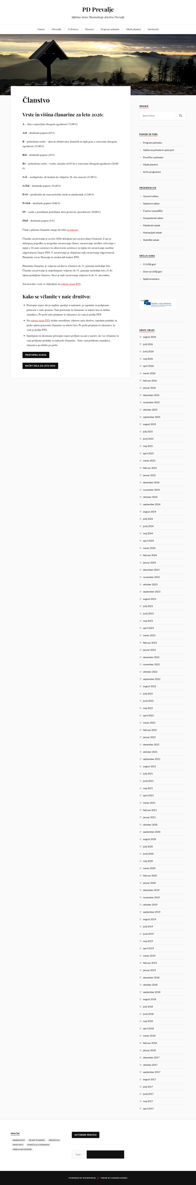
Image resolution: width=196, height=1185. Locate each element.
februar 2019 (150, 962)
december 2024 (151, 482)
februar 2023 (150, 642)
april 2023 (148, 627)
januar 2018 (149, 1050)
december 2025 (151, 395)
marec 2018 (149, 1035)
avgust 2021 (149, 766)
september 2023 (151, 591)
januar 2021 (149, 817)
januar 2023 (149, 649)
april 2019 (148, 948)
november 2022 (151, 664)
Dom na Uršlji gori (152, 271)
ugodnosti (72, 229)
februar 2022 (150, 729)
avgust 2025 (149, 424)
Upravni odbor (150, 196)
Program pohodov (110, 29)
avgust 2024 (149, 511)
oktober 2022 (150, 671)
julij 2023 (148, 606)
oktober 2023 (150, 584)
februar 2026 (150, 380)
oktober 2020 (150, 824)
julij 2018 (148, 1006)
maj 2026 (148, 358)
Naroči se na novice (105, 1154)
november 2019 (151, 897)
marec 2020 (149, 868)
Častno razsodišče (153, 210)
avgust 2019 (149, 919)
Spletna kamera (151, 278)
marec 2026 (149, 373)
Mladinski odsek (151, 225)
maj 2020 (148, 860)
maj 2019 (148, 941)
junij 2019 (148, 933)
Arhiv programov (152, 171)
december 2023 (151, 569)
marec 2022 (149, 722)
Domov (41, 29)
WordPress (89, 1178)
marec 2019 (149, 955)
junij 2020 (148, 853)
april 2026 (148, 365)
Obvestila (56, 29)
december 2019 (151, 890)
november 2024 (151, 489)
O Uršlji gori (149, 264)
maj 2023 (148, 620)
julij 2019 (148, 926)
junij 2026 (148, 351)
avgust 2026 (149, 336)
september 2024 (151, 504)
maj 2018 (148, 1021)
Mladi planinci (133, 29)
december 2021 (151, 744)
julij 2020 (148, 846)
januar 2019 (149, 970)
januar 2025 (149, 475)
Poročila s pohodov (153, 157)
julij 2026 (148, 344)
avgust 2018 (149, 999)
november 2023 (151, 577)
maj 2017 (148, 1101)
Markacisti (153, 29)
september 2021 (151, 758)
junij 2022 (148, 700)
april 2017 (148, 1108)
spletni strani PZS (71, 284)
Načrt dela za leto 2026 (40, 366)
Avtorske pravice (86, 1135)
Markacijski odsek (152, 232)
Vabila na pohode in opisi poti (158, 149)
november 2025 (151, 402)
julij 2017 (148, 1086)
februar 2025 (150, 467)
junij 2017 (148, 1093)
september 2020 (151, 831)
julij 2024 (148, 518)
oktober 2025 (150, 409)
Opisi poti (18, 1145)
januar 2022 (149, 737)
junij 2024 (148, 526)
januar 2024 (149, 562)
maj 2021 (148, 788)
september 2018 (151, 992)
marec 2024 (149, 547)
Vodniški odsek (151, 239)
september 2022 (151, 679)
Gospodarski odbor (153, 218)
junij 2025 (148, 438)
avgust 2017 (149, 1079)
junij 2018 (148, 1013)
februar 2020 (150, 875)
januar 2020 (149, 882)
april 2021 (148, 795)
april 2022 (148, 715)
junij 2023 (148, 613)
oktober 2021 (150, 751)
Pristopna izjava (36, 355)
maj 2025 (148, 445)
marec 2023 (149, 635)
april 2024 (148, 540)
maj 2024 (148, 533)
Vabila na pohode (22, 1149)
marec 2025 (149, 460)
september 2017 (151, 1071)
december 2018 (151, 977)
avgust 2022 (149, 686)
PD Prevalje (98, 9)
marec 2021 (149, 802)
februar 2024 (150, 555)
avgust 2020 (149, 839)
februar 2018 (150, 1042)
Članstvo (89, 29)
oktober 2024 (150, 496)
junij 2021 (148, 780)
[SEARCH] (180, 115)
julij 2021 (148, 773)
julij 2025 (148, 431)
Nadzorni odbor (151, 203)
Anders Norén (119, 1178)
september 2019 (151, 911)
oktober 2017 (150, 1064)
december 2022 (151, 657)
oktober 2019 (150, 904)
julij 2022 (148, 693)
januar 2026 (149, 387)
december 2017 (151, 1057)
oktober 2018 (150, 984)
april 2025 (148, 453)
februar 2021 (150, 810)
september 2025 (151, 416)
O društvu (73, 29)
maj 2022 (148, 708)
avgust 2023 (149, 598)
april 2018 (148, 1028)
